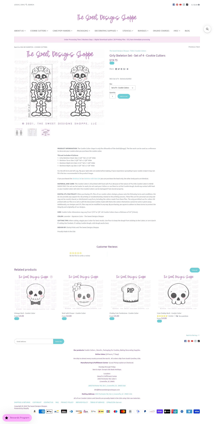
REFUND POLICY (82, 402)
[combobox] (34, 4)
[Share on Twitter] (119, 68)
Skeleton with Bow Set (92, 178)
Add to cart (124, 96)
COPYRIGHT (37, 402)
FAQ (57, 402)
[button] (207, 29)
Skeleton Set (77, 178)
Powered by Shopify (21, 408)
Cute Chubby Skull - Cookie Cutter (169, 313)
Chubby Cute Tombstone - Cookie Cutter (123, 313)
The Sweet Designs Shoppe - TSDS (121, 51)
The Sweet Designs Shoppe (37, 406)
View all (194, 270)
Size (110, 84)
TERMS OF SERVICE (97, 402)
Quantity (112, 92)
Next (198, 47)
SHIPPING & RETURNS (22, 402)
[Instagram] (184, 4)
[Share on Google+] (124, 68)
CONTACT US (48, 402)
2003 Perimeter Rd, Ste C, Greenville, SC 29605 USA (107, 385)
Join (22, 4)
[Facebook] (174, 4)
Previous (192, 47)
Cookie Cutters (140, 51)
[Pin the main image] (121, 68)
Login (16, 4)
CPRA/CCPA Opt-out (114, 402)
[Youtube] (180, 4)
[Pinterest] (177, 4)
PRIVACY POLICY (67, 402)
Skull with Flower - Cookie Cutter (74, 313)
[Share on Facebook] (116, 68)
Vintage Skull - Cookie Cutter (24, 313)
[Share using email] (127, 68)
